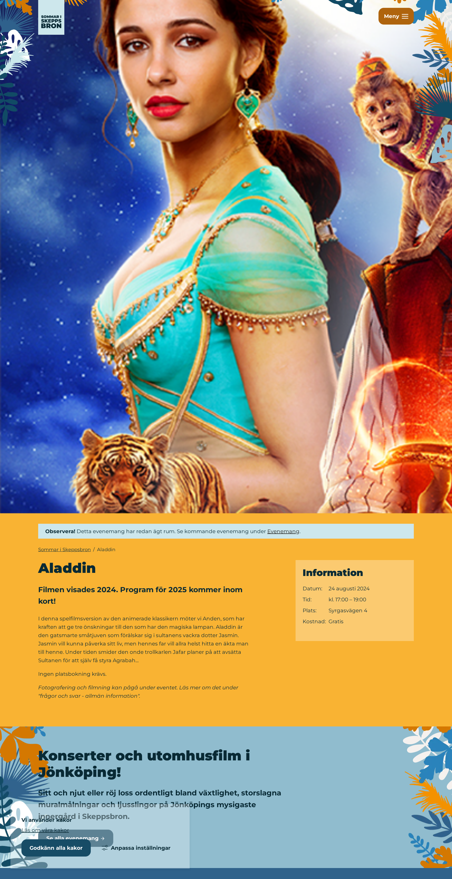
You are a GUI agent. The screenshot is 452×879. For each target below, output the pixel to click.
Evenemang (283, 531)
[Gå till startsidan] (79, 17)
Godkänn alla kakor (56, 848)
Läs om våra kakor (45, 830)
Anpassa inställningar (141, 848)
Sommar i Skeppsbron (64, 549)
